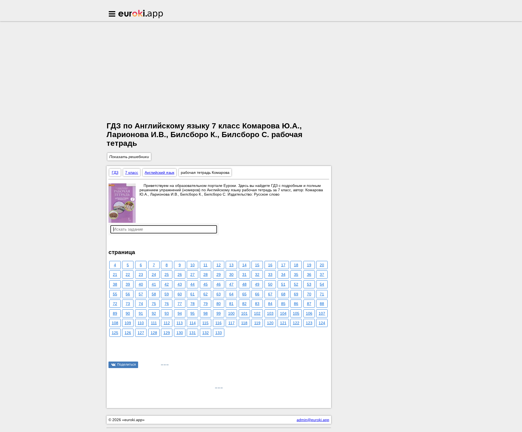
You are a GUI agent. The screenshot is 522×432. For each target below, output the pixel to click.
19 (309, 265)
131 (192, 333)
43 (180, 284)
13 (231, 265)
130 (179, 333)
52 (296, 284)
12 (218, 265)
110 (141, 323)
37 (322, 274)
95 (192, 313)
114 (192, 323)
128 (154, 333)
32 (257, 274)
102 (257, 313)
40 (141, 284)
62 (205, 294)
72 (115, 303)
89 (115, 313)
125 (115, 333)
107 (322, 313)
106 (309, 313)
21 (115, 274)
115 (205, 323)
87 (309, 303)
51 (283, 284)
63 (218, 294)
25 (166, 274)
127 (141, 333)
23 (141, 274)
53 (309, 284)
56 (128, 294)
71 (322, 294)
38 (115, 284)
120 (270, 323)
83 (257, 303)
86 (296, 303)
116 (218, 323)
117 (231, 323)
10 (192, 265)
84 (270, 303)
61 (192, 294)
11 (205, 265)
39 (128, 284)
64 (231, 294)
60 (180, 294)
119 (257, 323)
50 (270, 284)
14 (244, 265)
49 (257, 284)
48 (244, 284)
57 (141, 294)
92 (154, 313)
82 (244, 303)
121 (283, 323)
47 (231, 284)
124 (322, 323)
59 (166, 294)
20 (322, 265)
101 (244, 313)
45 (205, 284)
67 (270, 294)
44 (192, 284)
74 (141, 303)
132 (205, 333)
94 (180, 313)
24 (154, 274)
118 (244, 323)
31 (244, 274)
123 (309, 323)
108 (115, 323)
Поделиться (126, 364)
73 (128, 303)
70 (309, 294)
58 (154, 294)
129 (166, 333)
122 (296, 323)
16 (270, 265)
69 (296, 294)
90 (128, 313)
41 (154, 284)
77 (180, 303)
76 (166, 303)
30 (231, 274)
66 (257, 294)
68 (283, 294)
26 (180, 274)
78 (192, 303)
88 (322, 303)
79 (205, 303)
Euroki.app (141, 14)
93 (166, 313)
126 (128, 333)
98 (205, 313)
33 (270, 274)
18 (296, 265)
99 (218, 313)
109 (128, 323)
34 (283, 274)
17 (283, 265)
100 (231, 313)
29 (218, 274)
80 (218, 303)
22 (128, 274)
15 (257, 265)
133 (218, 333)
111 (154, 323)
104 (283, 313)
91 (141, 313)
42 (166, 284)
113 (179, 323)
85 (283, 303)
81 (231, 303)
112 (167, 323)
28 (205, 274)
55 (115, 294)
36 (309, 274)
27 (192, 274)
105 (296, 313)
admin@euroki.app (313, 420)
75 (154, 303)
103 (270, 313)
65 (244, 294)
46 (218, 284)
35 (296, 274)
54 (322, 284)
